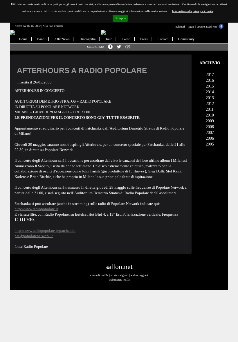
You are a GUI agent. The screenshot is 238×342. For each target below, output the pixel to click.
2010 (210, 115)
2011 (210, 109)
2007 (210, 132)
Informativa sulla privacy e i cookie (192, 11)
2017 (210, 74)
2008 (210, 127)
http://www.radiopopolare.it (36, 209)
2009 (210, 121)
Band (40, 39)
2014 (210, 92)
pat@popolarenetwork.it (34, 236)
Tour (108, 39)
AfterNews (62, 39)
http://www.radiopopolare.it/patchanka (45, 230)
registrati (180, 26)
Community (186, 39)
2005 (210, 144)
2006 (210, 138)
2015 (210, 86)
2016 (210, 80)
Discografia (87, 39)
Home (23, 39)
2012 (210, 103)
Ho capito (120, 18)
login (191, 26)
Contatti (163, 39)
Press (144, 39)
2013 (210, 98)
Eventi (126, 39)
